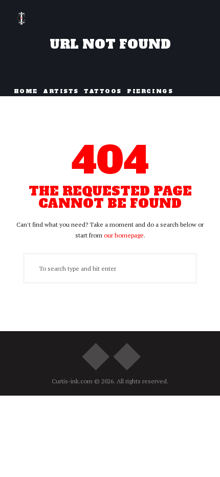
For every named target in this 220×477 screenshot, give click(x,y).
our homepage (124, 235)
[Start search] (30, 268)
